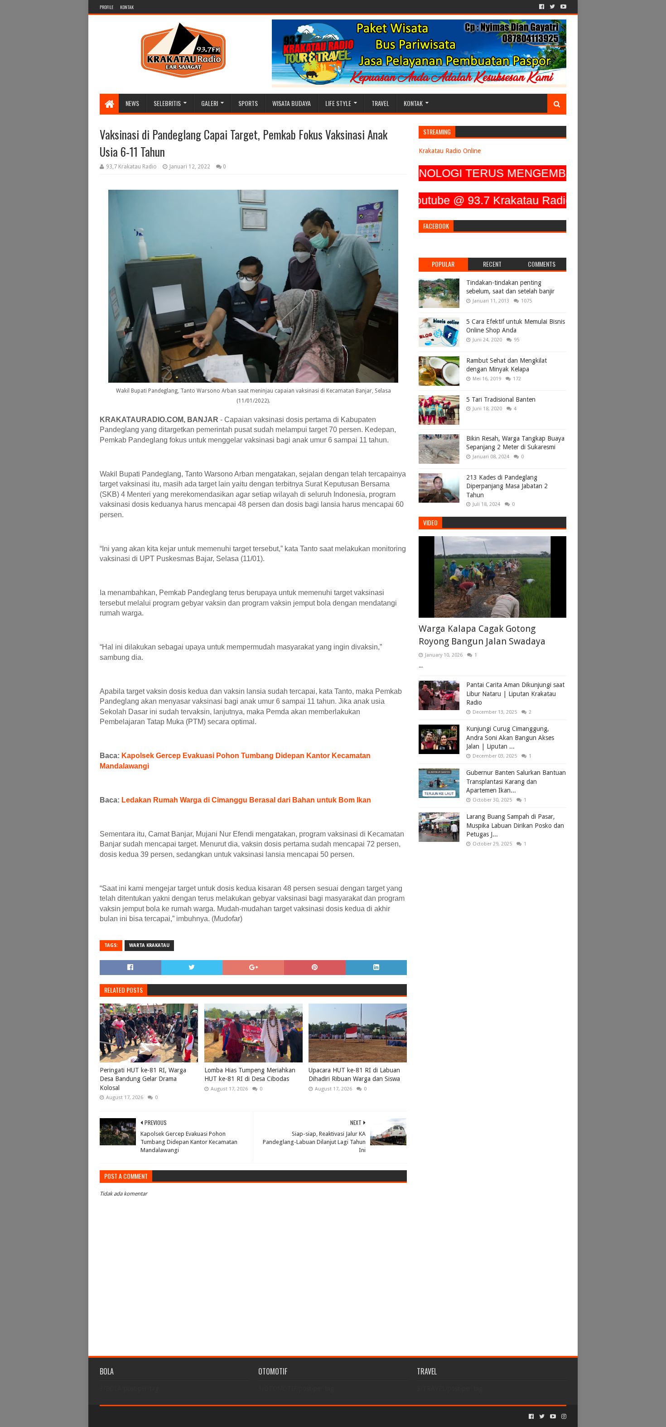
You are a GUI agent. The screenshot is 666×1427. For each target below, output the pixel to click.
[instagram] (563, 1416)
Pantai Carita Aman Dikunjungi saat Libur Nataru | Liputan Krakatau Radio (515, 693)
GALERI (209, 103)
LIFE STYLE (338, 103)
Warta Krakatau (149, 945)
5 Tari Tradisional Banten (501, 399)
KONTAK (127, 7)
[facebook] (541, 7)
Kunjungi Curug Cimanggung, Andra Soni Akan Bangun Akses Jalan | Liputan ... (510, 737)
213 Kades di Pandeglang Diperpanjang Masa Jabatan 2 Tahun (507, 486)
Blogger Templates (202, 1416)
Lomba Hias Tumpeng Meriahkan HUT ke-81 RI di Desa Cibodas (249, 1075)
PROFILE (106, 7)
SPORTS (248, 103)
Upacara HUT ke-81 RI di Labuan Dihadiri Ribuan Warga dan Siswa (354, 1075)
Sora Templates (150, 1416)
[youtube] (562, 7)
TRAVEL (380, 103)
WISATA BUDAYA (291, 103)
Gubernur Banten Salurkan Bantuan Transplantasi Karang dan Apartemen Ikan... (516, 781)
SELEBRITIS (167, 103)
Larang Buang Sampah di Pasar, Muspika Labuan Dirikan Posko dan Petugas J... (515, 825)
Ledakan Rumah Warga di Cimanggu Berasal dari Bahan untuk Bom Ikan (246, 800)
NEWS (132, 103)
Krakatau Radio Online (450, 150)
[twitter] (552, 7)
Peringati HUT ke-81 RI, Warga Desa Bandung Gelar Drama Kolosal (143, 1079)
